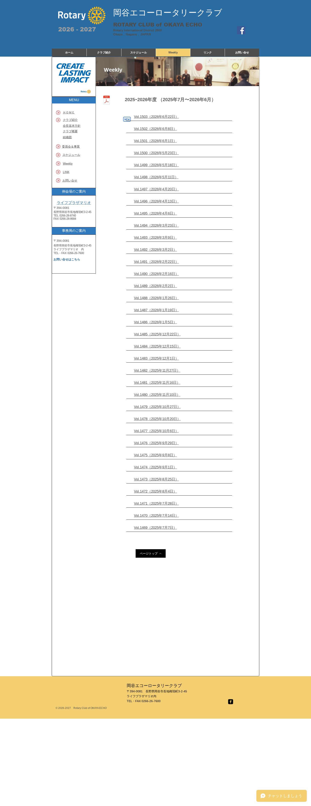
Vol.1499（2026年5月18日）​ (156, 165)
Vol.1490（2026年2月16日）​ (156, 274)
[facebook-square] (230, 701)
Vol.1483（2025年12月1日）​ (156, 358)
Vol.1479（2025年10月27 (153, 407)
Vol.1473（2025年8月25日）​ (156, 479)
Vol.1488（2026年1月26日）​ (156, 298)
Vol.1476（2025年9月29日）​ (156, 443)
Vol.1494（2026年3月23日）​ (156, 226)
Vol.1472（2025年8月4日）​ (155, 491)
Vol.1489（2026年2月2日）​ (155, 286)
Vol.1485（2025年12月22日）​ (157, 334)
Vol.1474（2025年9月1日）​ (155, 467)
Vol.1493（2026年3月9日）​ (155, 238)
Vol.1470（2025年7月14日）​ (156, 516)
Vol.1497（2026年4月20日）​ (156, 189)
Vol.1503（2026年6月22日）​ (156, 117)
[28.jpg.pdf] (106, 101)
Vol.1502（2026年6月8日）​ (155, 129)
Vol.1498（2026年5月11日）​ (156, 177)
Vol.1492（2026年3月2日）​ (155, 250)
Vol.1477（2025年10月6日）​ (156, 431)
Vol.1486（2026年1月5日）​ (155, 322)
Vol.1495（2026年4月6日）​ (155, 213)
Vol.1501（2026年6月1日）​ (155, 141)
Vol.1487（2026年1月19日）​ (156, 310)
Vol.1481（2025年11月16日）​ (157, 383)
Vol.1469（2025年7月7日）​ (155, 528)
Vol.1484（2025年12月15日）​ (157, 346)
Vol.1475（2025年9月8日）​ (155, 455)
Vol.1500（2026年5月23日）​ (156, 153)
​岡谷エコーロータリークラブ (167, 12)
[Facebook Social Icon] (241, 30)
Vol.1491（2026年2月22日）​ (156, 262)
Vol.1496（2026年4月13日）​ (156, 201)
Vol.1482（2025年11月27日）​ (157, 371)
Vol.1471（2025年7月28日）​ (156, 503)
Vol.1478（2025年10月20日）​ (157, 419)
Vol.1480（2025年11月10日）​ (157, 395)
